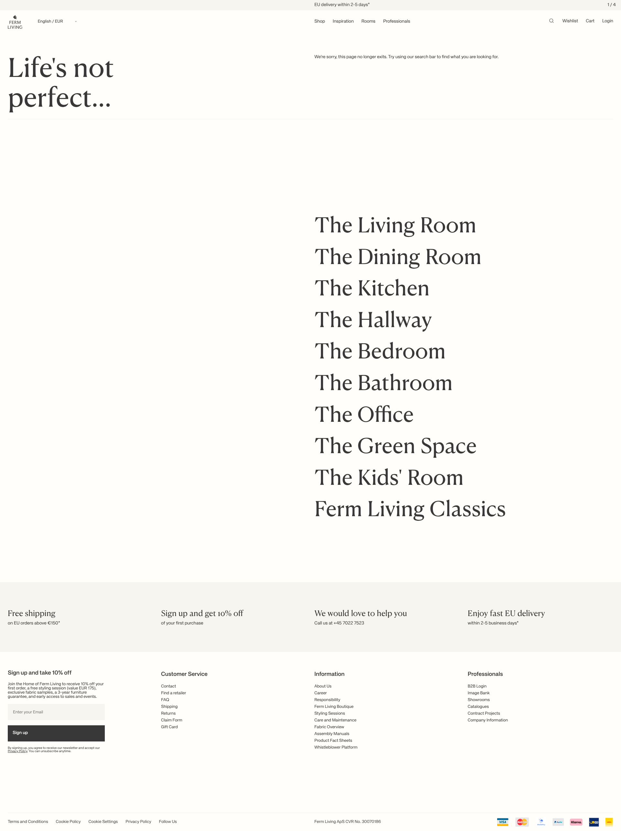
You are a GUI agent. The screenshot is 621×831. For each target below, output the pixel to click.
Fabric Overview (329, 727)
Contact (168, 686)
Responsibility (327, 700)
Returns (168, 713)
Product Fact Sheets (333, 741)
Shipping (169, 707)
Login (607, 21)
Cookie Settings (103, 822)
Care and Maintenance (335, 720)
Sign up (20, 733)
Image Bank (479, 693)
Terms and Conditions (28, 822)
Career (320, 693)
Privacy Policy (17, 751)
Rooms (369, 21)
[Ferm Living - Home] (15, 21)
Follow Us (168, 822)
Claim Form (171, 720)
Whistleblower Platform (335, 747)
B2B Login (477, 686)
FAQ (165, 700)
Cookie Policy (68, 822)
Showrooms (479, 700)
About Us (323, 686)
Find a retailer (173, 693)
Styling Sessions (329, 713)
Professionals (396, 21)
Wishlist (570, 21)
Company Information (488, 720)
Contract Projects (484, 713)
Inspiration (343, 21)
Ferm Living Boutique (334, 707)
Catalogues (478, 707)
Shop (319, 21)
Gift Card (169, 727)
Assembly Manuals (331, 734)
